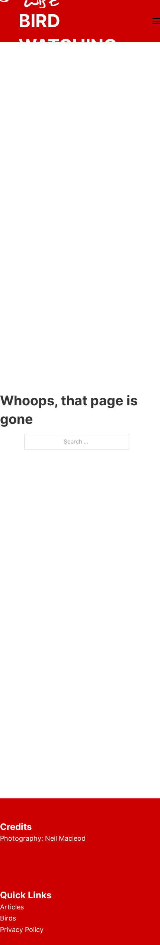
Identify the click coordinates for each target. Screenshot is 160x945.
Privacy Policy (22, 929)
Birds (8, 918)
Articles (12, 907)
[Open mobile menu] (156, 21)
